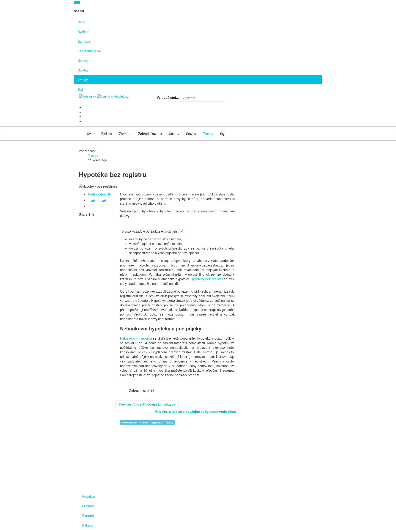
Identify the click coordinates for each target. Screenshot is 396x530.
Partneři (88, 515)
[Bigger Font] (98, 207)
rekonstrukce (129, 422)
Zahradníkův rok (90, 51)
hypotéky (157, 422)
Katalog (87, 525)
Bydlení (83, 31)
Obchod (88, 506)
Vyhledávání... (168, 97)
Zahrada (84, 41)
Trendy (83, 79)
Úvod (81, 22)
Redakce (88, 496)
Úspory (83, 60)
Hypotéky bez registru (207, 279)
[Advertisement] (280, 197)
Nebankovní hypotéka (136, 338)
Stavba (83, 70)
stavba (144, 422)
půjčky (169, 422)
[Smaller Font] (91, 207)
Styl (80, 89)
